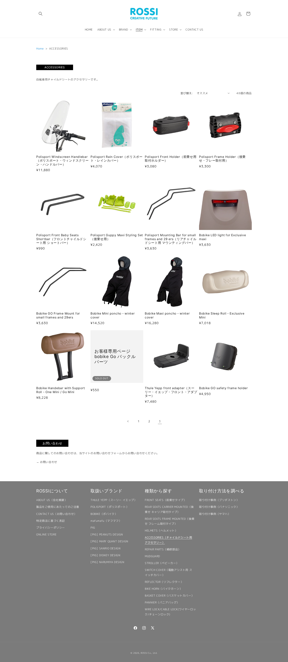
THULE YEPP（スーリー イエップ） (114, 500)
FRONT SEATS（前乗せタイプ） (165, 500)
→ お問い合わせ (46, 462)
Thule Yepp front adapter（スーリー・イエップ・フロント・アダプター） (171, 392)
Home (39, 48)
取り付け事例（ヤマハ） (215, 514)
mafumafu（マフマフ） (106, 521)
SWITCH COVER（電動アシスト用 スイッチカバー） (168, 572)
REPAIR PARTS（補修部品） (163, 549)
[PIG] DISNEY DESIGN (105, 555)
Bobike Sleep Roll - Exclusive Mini (222, 315)
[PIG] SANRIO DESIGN (105, 548)
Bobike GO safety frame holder (223, 388)
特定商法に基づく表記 (50, 521)
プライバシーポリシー (50, 527)
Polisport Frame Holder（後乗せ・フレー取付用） (222, 158)
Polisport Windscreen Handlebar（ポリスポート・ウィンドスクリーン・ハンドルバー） (62, 160)
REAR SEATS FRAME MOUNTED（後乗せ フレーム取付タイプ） (169, 521)
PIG (93, 527)
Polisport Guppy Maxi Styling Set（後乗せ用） (117, 237)
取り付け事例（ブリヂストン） (219, 500)
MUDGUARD (152, 556)
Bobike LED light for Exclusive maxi (222, 237)
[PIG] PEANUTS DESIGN (107, 534)
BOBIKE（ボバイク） (104, 514)
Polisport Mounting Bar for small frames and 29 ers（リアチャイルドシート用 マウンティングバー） (170, 239)
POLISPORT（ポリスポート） (110, 507)
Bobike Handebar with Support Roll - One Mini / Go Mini (60, 390)
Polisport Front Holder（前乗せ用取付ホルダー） (170, 158)
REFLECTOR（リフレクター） (164, 582)
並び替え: (186, 93)
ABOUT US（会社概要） (51, 500)
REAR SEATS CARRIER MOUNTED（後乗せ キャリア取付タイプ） (169, 509)
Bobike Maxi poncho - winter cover (167, 315)
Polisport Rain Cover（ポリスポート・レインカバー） (117, 158)
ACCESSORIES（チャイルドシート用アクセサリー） (168, 539)
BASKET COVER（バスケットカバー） (169, 595)
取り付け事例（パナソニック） (219, 507)
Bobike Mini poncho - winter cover (113, 315)
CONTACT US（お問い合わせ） (56, 514)
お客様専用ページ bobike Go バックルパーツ (115, 356)
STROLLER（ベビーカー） (162, 563)
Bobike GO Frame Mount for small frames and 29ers (58, 315)
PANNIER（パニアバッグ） (162, 602)
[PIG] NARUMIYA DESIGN (107, 562)
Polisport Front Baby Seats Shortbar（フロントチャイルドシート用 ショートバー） (61, 239)
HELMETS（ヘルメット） (161, 530)
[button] (40, 13)
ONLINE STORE (46, 534)
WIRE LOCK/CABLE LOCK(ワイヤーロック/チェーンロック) (170, 611)
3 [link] (160, 421)
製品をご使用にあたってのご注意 (57, 507)
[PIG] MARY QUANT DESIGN (109, 541)
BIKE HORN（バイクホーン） (163, 589)
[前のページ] (128, 421)
